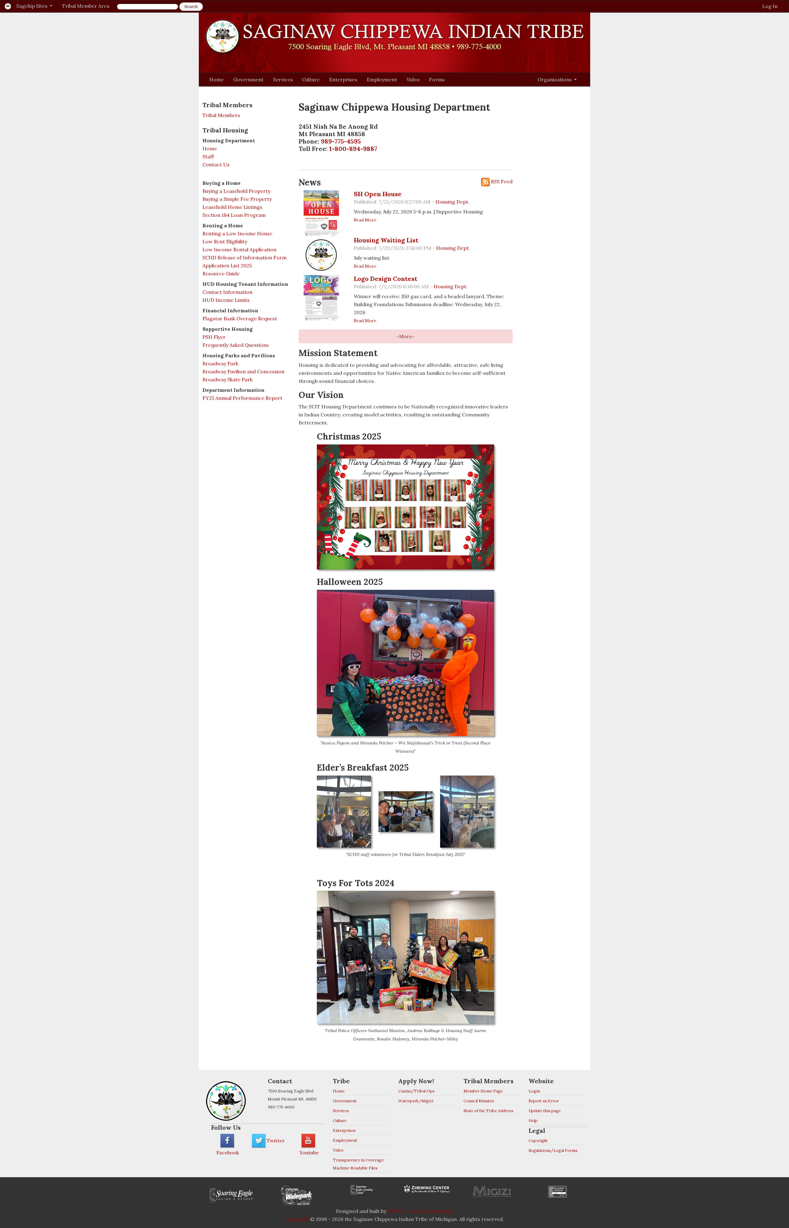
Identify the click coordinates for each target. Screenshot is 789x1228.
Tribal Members (221, 115)
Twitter (276, 1140)
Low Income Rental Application (239, 249)
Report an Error (544, 1101)
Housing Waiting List (386, 240)
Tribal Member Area (85, 6)
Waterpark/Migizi (415, 1101)
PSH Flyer (214, 337)
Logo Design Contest (385, 278)
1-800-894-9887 (353, 148)
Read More (365, 220)
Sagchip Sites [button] (32, 6)
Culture (311, 79)
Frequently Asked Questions (235, 345)
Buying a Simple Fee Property (237, 199)
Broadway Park (220, 363)
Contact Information (227, 292)
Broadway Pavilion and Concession (243, 371)
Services (283, 79)
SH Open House (378, 194)
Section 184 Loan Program (234, 215)
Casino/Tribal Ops (416, 1091)
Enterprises (343, 79)
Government (248, 79)
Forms (437, 79)
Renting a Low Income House (237, 233)
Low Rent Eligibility (224, 241)
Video (413, 79)
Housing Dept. (452, 202)
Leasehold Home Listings (232, 207)
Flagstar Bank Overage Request (239, 318)
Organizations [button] (555, 79)
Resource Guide (220, 273)
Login (534, 1091)
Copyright (538, 1140)
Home (216, 79)
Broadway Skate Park (227, 379)
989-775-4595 (341, 141)
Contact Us (216, 164)
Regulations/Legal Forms (553, 1150)
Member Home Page (483, 1091)
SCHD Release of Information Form (244, 257)
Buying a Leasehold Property (236, 191)
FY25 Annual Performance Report (242, 398)
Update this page (545, 1110)
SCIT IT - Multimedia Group (420, 1211)
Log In (770, 6)
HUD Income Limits (226, 300)
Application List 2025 (227, 265)
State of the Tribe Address (488, 1110)
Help (533, 1120)
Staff (208, 156)
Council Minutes (479, 1101)
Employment (382, 79)
